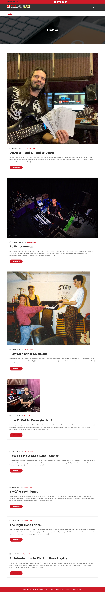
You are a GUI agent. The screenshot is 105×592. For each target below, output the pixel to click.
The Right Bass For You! (26, 525)
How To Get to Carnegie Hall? (30, 420)
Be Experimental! (22, 246)
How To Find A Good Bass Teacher (33, 456)
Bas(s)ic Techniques (23, 491)
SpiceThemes (77, 589)
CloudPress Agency (62, 589)
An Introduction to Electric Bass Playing (38, 558)
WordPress (43, 589)
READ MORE (16, 167)
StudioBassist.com (13, 1)
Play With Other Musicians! (28, 354)
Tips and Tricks (28, 349)
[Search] (93, 7)
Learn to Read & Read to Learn (31, 152)
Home (10, 13)
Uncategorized (31, 148)
